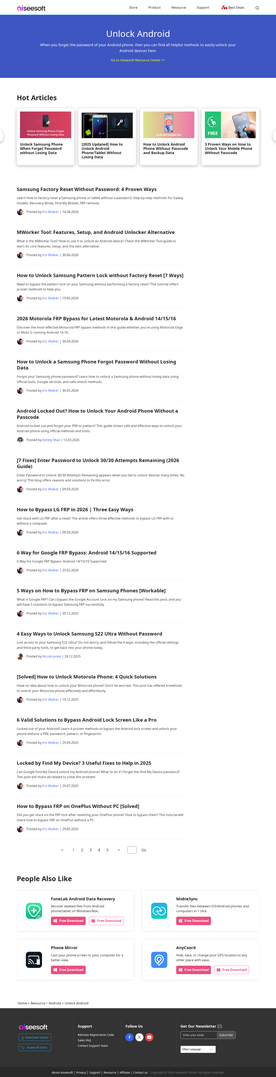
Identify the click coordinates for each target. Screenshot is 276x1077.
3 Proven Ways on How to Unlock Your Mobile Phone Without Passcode (89, 148)
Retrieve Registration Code (96, 1034)
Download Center (37, 1037)
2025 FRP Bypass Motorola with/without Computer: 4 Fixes (218, 148)
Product (154, 7)
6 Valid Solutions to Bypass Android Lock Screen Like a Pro (87, 719)
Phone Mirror (64, 947)
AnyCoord (186, 947)
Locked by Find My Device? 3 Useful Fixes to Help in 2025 (84, 763)
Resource (179, 7)
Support (203, 7)
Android (55, 1003)
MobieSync (187, 898)
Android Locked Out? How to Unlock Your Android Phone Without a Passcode (97, 413)
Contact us (140, 1072)
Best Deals (236, 7)
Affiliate (125, 1072)
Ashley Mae (51, 440)
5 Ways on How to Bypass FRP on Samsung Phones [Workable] (91, 590)
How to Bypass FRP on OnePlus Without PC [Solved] (78, 806)
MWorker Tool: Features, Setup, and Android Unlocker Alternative (96, 232)
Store (133, 7)
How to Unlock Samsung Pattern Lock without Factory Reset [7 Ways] (100, 275)
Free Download (71, 920)
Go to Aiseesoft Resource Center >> (138, 60)
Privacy (81, 1072)
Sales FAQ (84, 1040)
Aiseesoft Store (37, 1047)
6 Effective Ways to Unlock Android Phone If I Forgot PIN (157, 148)
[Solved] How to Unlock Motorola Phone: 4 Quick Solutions (87, 676)
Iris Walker (50, 212)
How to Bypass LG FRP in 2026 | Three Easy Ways (75, 509)
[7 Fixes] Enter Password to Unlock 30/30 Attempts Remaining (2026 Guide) (98, 463)
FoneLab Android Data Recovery (83, 898)
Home (22, 1003)
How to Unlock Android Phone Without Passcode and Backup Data (26, 148)
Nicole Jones (51, 656)
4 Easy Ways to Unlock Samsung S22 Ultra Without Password (89, 633)
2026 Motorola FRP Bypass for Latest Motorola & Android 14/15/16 (96, 318)
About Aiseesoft (62, 1072)
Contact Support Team (93, 1045)
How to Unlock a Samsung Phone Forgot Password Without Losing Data (96, 364)
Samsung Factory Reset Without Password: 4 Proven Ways (87, 189)
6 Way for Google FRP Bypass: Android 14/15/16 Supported (86, 552)
